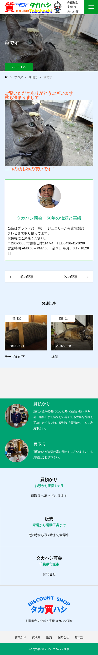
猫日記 (16, 318)
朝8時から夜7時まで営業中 (49, 535)
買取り (36, 637)
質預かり (20, 637)
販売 (49, 637)
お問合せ (49, 574)
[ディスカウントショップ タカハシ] (33, 7)
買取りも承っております (49, 495)
